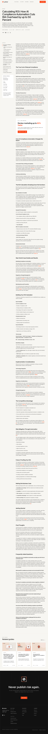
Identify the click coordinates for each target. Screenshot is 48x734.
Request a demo (21, 131)
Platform (22, 1)
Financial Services (13, 718)
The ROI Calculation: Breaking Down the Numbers (7, 55)
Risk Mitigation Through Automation (6, 64)
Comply (40, 159)
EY (23, 85)
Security (35, 713)
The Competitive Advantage (7, 62)
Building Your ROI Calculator (7, 59)
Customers (27, 1)
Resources (32, 1)
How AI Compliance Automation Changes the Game (8, 53)
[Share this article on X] (8, 32)
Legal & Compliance (14, 713)
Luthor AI (27, 53)
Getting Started (5, 69)
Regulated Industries (14, 723)
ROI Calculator (24, 711)
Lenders (12, 721)
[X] (4, 715)
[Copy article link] (10, 32)
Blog (23, 715)
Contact (35, 715)
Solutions (16, 1)
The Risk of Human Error (7, 49)
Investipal (28, 394)
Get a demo (43, 1)
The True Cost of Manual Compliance (7, 45)
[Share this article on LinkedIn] (6, 32)
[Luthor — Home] (5, 1)
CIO (20, 247)
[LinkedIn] (2, 715)
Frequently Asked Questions (7, 72)
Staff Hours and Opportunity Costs (8, 47)
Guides (3, 8)
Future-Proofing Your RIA (7, 66)
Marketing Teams (13, 711)
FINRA (30, 371)
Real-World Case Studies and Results (7, 57)
